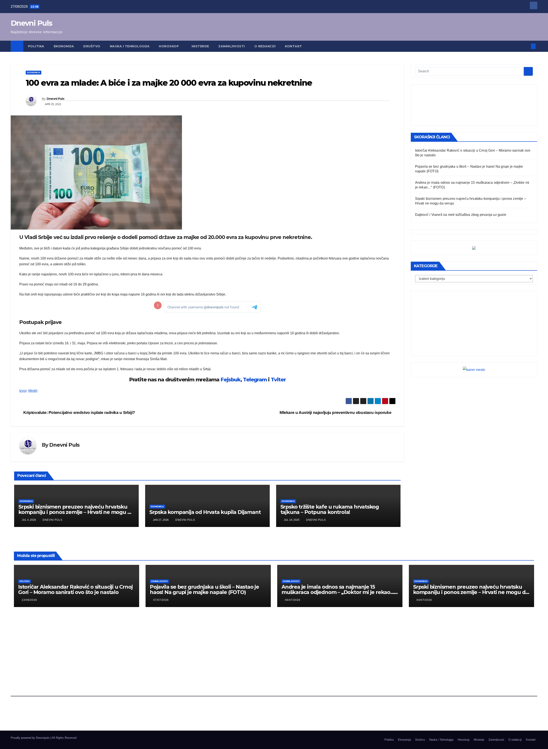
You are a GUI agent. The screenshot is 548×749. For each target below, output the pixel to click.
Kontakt (293, 46)
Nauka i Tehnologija (130, 46)
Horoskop (169, 46)
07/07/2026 (161, 599)
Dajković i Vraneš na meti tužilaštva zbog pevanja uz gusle (460, 214)
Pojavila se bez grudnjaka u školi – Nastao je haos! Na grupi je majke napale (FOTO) (204, 589)
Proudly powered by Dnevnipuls (31, 737)
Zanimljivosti (231, 46)
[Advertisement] (474, 105)
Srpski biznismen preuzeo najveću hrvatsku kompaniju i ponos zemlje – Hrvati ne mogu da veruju (76, 512)
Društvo (91, 46)
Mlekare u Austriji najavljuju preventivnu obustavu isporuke (336, 412)
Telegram (255, 379)
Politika (36, 46)
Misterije (200, 46)
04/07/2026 (424, 599)
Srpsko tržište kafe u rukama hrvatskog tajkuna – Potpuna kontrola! (329, 509)
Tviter (278, 379)
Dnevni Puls (31, 23)
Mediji (32, 390)
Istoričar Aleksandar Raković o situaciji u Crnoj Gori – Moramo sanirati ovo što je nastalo (75, 589)
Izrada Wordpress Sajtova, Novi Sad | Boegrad (39, 741)
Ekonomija (64, 46)
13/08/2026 (29, 599)
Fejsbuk (230, 379)
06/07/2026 (292, 599)
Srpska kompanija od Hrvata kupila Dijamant (205, 512)
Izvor (23, 390)
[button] (526, 46)
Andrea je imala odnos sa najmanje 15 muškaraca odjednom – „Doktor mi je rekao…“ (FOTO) (338, 592)
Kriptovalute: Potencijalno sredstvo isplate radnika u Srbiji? (78, 412)
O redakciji (265, 46)
